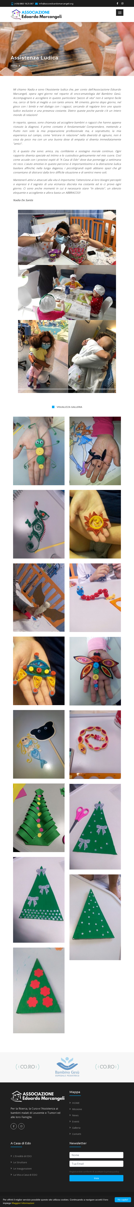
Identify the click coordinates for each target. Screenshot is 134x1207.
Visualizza (39, 446)
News (75, 1115)
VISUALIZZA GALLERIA (69, 406)
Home (14, 65)
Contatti (76, 1133)
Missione (77, 1109)
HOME (76, 1102)
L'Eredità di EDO (22, 1156)
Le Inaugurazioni (22, 1168)
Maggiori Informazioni (23, 1203)
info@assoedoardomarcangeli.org (56, 3)
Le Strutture (20, 1162)
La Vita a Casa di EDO (25, 1174)
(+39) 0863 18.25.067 (24, 3)
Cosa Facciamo (30, 65)
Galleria (76, 1127)
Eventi (75, 1121)
